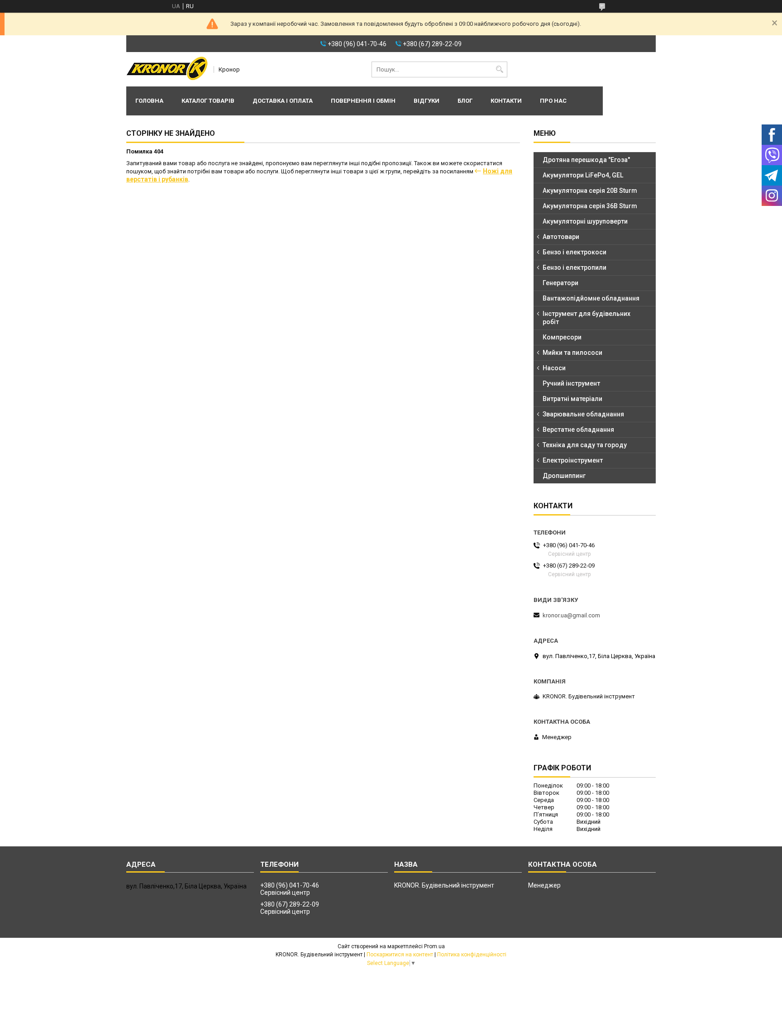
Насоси (554, 368)
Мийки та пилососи (572, 352)
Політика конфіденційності (471, 954)
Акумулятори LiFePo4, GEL (583, 175)
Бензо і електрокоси (574, 252)
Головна (149, 100)
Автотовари (561, 236)
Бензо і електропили (574, 267)
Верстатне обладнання (578, 429)
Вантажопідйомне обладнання (591, 298)
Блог (465, 100)
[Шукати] (499, 69)
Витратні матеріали (572, 398)
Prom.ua (434, 946)
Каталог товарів (207, 100)
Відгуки (426, 100)
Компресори (562, 337)
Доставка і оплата (283, 100)
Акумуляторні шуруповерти (585, 221)
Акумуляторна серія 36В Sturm (590, 206)
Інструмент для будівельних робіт (586, 317)
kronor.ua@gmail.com (571, 615)
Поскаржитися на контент (400, 954)
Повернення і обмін (363, 100)
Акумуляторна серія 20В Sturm (590, 190)
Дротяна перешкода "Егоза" (586, 159)
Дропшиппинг (564, 475)
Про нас (553, 100)
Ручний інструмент (571, 383)
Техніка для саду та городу (585, 445)
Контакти (506, 100)
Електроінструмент (573, 460)
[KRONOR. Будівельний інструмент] (167, 69)
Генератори (560, 282)
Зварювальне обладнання (583, 414)
